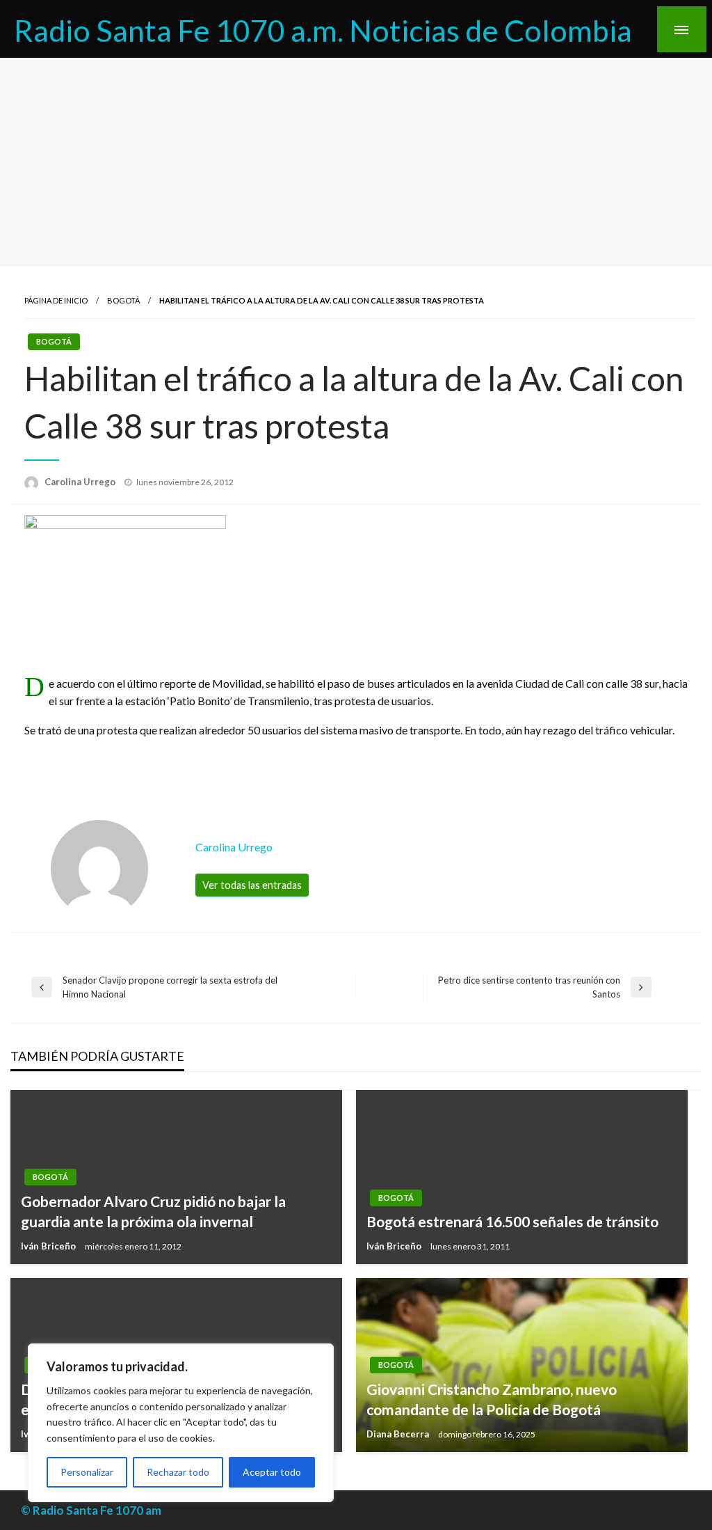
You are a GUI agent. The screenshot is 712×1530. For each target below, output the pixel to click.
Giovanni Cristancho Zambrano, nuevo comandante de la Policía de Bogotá (491, 1399)
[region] (181, 1422)
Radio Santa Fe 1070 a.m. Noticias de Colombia (323, 30)
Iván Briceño (49, 1246)
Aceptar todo (272, 1472)
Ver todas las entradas (252, 885)
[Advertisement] (356, 162)
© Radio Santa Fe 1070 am (91, 1510)
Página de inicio (56, 300)
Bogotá (123, 300)
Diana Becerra (398, 1434)
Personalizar (86, 1472)
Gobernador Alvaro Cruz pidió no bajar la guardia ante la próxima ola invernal (153, 1211)
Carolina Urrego (81, 481)
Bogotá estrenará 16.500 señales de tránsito (512, 1221)
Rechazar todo (178, 1472)
